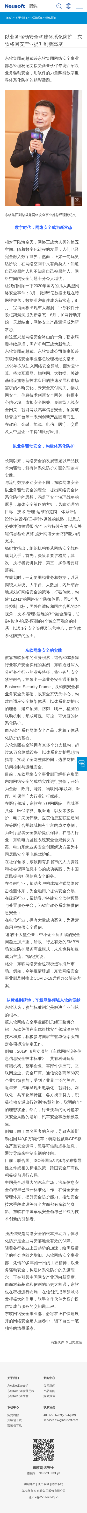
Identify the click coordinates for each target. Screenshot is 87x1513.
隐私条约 (57, 1484)
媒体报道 (51, 18)
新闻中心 (49, 1378)
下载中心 (13, 1407)
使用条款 (43, 1484)
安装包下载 (14, 1425)
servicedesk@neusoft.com (61, 1420)
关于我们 (21, 18)
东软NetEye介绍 (18, 1385)
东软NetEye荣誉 (18, 1396)
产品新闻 (49, 1391)
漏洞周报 (13, 1415)
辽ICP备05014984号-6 (43, 1497)
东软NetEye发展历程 (20, 1391)
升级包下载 (14, 1420)
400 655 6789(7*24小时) (60, 1415)
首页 (9, 18)
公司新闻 (36, 18)
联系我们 (49, 1407)
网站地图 (30, 1484)
